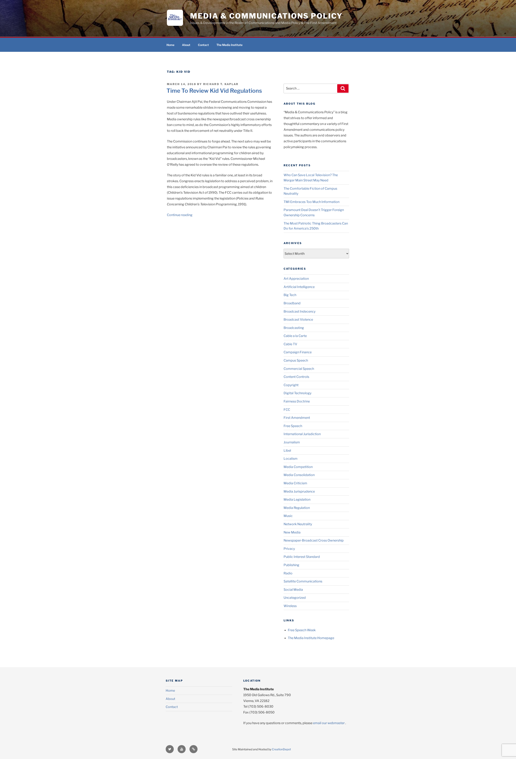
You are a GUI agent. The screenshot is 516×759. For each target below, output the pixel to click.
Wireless (290, 606)
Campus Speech (296, 360)
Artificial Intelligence (299, 287)
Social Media (293, 590)
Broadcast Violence (298, 319)
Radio (288, 573)
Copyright (291, 385)
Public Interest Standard (302, 557)
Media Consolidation (299, 475)
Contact (203, 45)
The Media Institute (229, 45)
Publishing (291, 565)
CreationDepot (281, 749)
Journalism (292, 442)
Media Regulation (297, 508)
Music (288, 516)
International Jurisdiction (302, 434)
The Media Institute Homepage (311, 638)
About (186, 45)
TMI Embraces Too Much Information (311, 202)
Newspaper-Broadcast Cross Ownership (314, 540)
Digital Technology (297, 393)
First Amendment (297, 418)
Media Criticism (295, 483)
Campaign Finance (298, 352)
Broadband (292, 303)
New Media (292, 532)
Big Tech (290, 295)
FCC (287, 410)
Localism (291, 459)
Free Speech (293, 426)
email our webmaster (329, 723)
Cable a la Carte (295, 336)
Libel (287, 450)
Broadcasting (294, 328)
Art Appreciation (296, 279)
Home (170, 45)
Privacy (289, 549)
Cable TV (290, 344)
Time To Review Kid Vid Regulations (214, 90)
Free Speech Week (302, 630)
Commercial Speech (299, 369)
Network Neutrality (298, 524)
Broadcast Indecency (299, 311)
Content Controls (296, 377)
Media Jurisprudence (299, 491)
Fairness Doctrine (297, 401)
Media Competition (298, 467)
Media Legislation (297, 499)
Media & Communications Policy (266, 15)
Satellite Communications (303, 581)
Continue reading (179, 215)
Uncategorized (295, 598)
